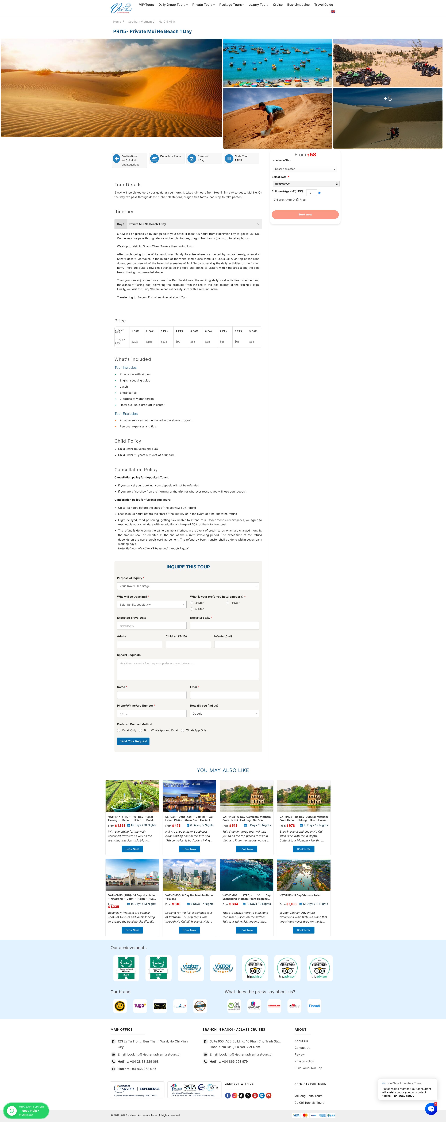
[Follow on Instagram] (234, 1096)
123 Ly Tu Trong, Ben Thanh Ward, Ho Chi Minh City (153, 1044)
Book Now (132, 849)
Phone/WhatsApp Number (136, 705)
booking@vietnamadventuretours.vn (154, 1054)
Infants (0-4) (223, 636)
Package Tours (230, 4)
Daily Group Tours (172, 4)
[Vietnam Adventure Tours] (121, 8)
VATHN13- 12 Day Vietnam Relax (300, 895)
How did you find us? (204, 705)
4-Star (235, 602)
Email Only (129, 730)
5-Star (199, 609)
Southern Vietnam (140, 21)
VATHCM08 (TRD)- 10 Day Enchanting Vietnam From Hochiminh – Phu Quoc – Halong (246, 897)
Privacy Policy (304, 1061)
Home (117, 21)
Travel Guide (323, 4)
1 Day (201, 160)
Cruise (278, 4)
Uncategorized (130, 164)
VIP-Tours (146, 4)
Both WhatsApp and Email (161, 730)
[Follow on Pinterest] (255, 1095)
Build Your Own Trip (308, 1068)
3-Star (199, 602)
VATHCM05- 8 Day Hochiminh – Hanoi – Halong (189, 897)
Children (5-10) (176, 636)
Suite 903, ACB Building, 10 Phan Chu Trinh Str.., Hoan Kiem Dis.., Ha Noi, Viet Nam (245, 1044)
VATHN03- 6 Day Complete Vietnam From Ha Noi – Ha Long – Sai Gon (246, 818)
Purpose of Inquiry (130, 578)
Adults (121, 636)
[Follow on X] (248, 1095)
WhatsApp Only (196, 730)
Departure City (201, 617)
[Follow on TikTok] (241, 1095)
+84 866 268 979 (143, 1069)
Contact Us (302, 1047)
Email (194, 687)
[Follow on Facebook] (228, 1095)
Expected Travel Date (131, 617)
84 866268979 (404, 1095)
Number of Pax (282, 160)
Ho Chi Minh (167, 21)
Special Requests (129, 655)
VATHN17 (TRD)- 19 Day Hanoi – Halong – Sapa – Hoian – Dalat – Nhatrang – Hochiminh (132, 818)
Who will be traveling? (133, 596)
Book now (305, 214)
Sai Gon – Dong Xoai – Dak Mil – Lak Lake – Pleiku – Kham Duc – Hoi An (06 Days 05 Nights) (189, 818)
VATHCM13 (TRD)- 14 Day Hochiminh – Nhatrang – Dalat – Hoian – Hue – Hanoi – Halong (132, 897)
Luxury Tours (258, 4)
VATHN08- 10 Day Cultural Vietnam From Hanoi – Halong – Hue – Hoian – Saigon (304, 818)
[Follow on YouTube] (269, 1095)
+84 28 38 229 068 (144, 1061)
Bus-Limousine (298, 4)
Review (300, 1054)
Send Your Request (133, 741)
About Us (301, 1041)
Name (122, 687)
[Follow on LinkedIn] (262, 1095)
